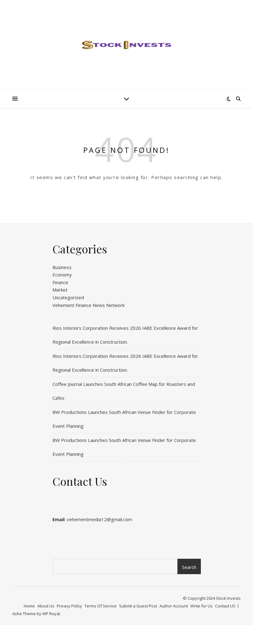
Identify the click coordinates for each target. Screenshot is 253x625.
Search (189, 567)
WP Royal (51, 613)
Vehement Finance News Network (88, 305)
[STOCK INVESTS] (126, 44)
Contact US (225, 606)
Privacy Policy (69, 606)
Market (60, 290)
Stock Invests (228, 598)
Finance (60, 282)
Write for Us (201, 606)
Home (29, 606)
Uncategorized (68, 297)
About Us (45, 606)
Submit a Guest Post (138, 606)
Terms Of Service (101, 606)
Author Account (174, 606)
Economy (62, 275)
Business (62, 267)
